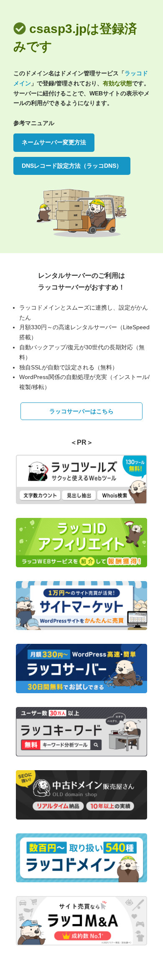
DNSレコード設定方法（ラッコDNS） (72, 165)
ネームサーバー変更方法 (54, 142)
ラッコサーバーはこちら (81, 411)
